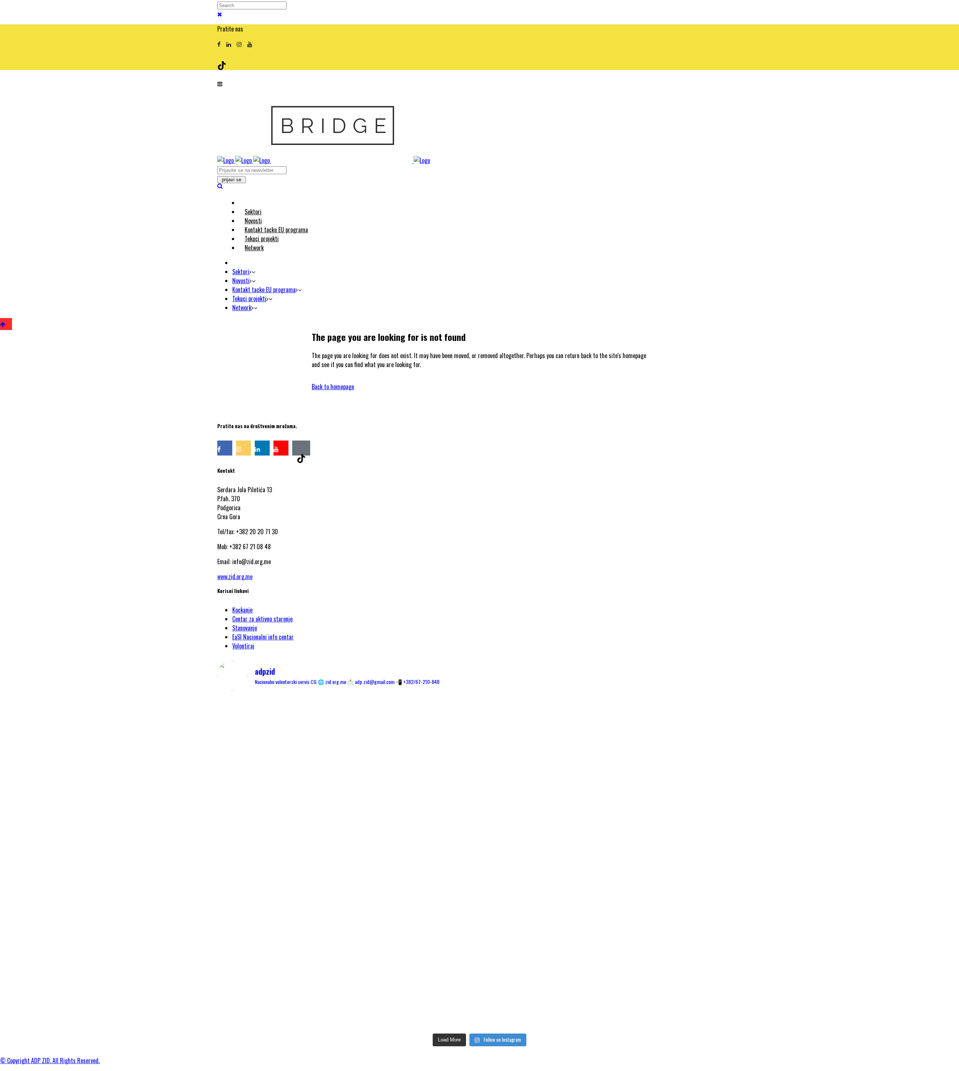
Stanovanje (244, 627)
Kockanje (242, 609)
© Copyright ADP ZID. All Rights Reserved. (50, 1060)
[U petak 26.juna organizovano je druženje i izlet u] (303, 968)
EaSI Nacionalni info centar (263, 636)
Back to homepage (333, 386)
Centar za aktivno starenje (262, 618)
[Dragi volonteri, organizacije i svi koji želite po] (655, 808)
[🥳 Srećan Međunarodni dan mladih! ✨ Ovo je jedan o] (303, 736)
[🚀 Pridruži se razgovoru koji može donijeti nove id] (479, 727)
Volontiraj (243, 645)
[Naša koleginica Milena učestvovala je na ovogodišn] (479, 973)
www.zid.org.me (234, 576)
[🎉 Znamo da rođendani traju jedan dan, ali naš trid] (655, 955)
